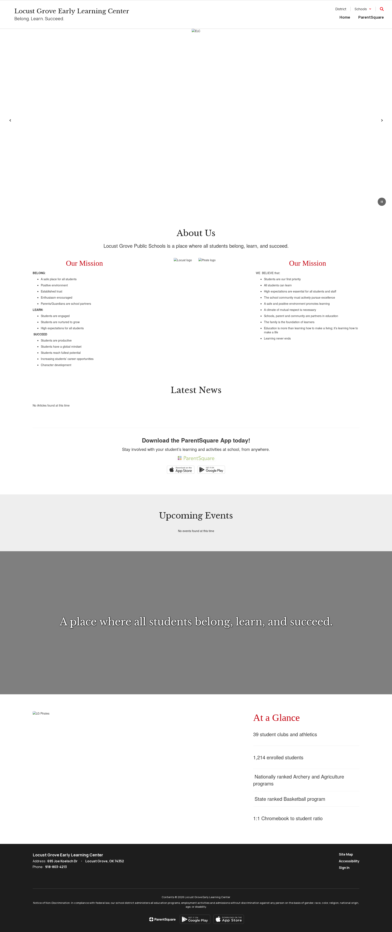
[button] (363, 9)
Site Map (346, 854)
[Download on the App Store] (228, 919)
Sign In (344, 867)
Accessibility (349, 861)
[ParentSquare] (162, 919)
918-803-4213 (56, 867)
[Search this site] (382, 9)
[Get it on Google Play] (195, 919)
